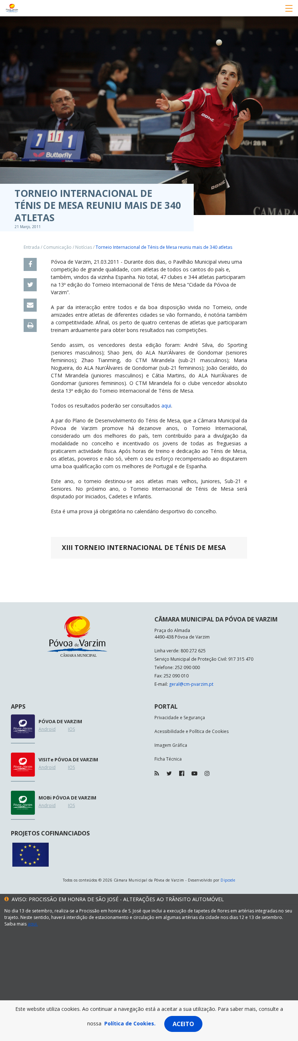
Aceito (183, 1024)
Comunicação (57, 247)
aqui (166, 405)
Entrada (32, 247)
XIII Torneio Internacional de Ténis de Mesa (144, 547)
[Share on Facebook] (30, 264)
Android (47, 729)
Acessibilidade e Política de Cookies (191, 731)
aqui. (33, 924)
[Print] (30, 325)
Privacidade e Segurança (179, 717)
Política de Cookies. (130, 1023)
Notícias (83, 247)
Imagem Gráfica (170, 745)
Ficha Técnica (168, 759)
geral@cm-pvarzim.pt (191, 684)
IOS (71, 729)
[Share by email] (30, 305)
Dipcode (228, 880)
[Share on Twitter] (30, 284)
